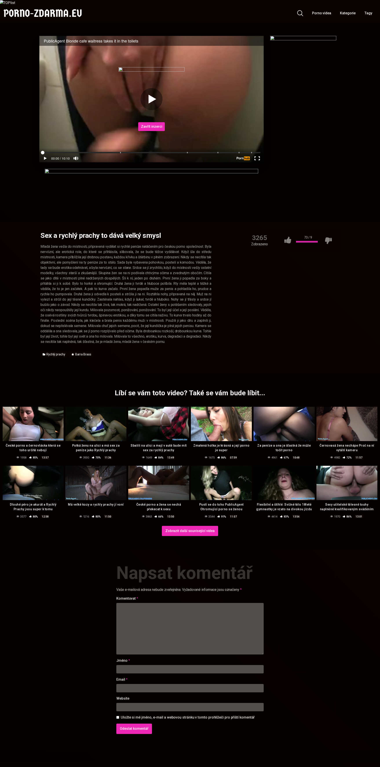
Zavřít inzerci (151, 126)
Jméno (123, 660)
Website (122, 698)
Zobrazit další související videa (190, 531)
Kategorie (348, 13)
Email (121, 679)
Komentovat (127, 598)
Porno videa (321, 13)
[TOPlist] (7, 2)
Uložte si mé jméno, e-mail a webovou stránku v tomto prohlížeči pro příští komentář (188, 717)
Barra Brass (83, 354)
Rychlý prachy (55, 354)
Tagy (368, 13)
